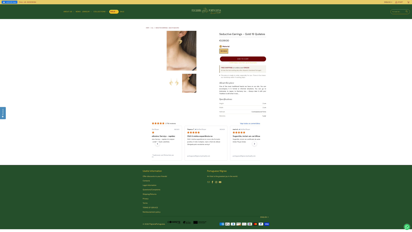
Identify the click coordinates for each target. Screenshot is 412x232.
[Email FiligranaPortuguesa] (208, 182)
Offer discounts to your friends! (155, 176)
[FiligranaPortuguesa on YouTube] (220, 182)
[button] (69, 11)
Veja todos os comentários (250, 123)
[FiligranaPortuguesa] (206, 11)
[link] (160, 156)
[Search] (406, 11)
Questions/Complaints (151, 189)
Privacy (145, 199)
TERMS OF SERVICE (150, 207)
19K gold (223, 51)
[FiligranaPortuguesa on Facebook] (212, 182)
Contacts (146, 181)
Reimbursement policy (152, 212)
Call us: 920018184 (27, 2)
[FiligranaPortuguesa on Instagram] (216, 182)
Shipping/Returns (149, 194)
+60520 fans (11, 2)
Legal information (149, 185)
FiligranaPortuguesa (157, 224)
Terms (145, 203)
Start (400, 2)
